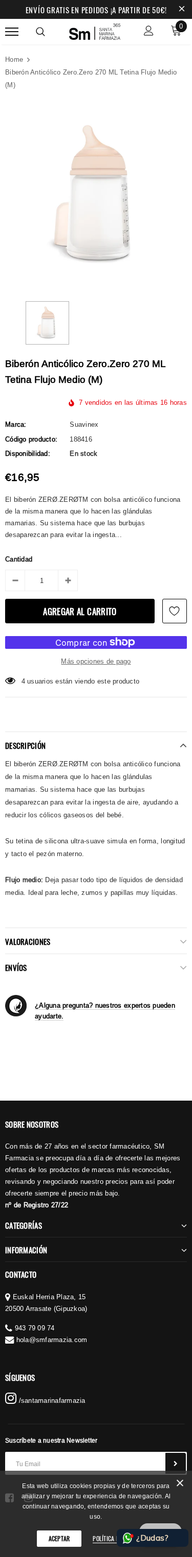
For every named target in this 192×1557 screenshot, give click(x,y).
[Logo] (94, 30)
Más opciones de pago (96, 661)
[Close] (180, 1484)
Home (14, 59)
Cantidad (18, 559)
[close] (182, 10)
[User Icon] (149, 32)
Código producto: (31, 439)
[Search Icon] (40, 31)
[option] (96, 195)
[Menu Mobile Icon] (11, 32)
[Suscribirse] (175, 1463)
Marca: (16, 424)
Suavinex (84, 424)
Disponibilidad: (27, 453)
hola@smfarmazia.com (52, 1339)
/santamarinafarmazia (50, 1400)
